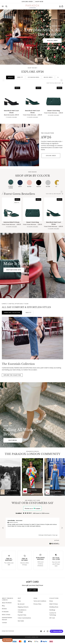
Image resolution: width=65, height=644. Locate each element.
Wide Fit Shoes (53, 604)
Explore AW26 (51, 155)
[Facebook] (41, 631)
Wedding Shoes (53, 607)
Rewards (8, 640)
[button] (3, 528)
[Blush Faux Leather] (5, 118)
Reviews (4, 609)
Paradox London (30, 637)
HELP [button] (19, 598)
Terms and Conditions (40, 601)
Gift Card (52, 618)
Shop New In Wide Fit (51, 47)
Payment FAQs (22, 615)
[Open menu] (3, 6)
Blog (3, 606)
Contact (4, 622)
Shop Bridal (12, 440)
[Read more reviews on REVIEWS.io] (54, 544)
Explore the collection (12, 375)
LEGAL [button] (35, 598)
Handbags (52, 610)
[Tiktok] (44, 631)
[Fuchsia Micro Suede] (46, 115)
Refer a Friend (6, 614)
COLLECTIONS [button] (53, 598)
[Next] (61, 80)
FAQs (19, 601)
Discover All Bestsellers (53, 193)
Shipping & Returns (23, 607)
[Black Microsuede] (17, 118)
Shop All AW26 (52, 40)
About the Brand (6, 603)
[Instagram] (47, 631)
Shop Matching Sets (13, 270)
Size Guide (21, 621)
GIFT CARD (32, 590)
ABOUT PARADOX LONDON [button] (7, 599)
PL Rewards (5, 611)
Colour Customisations (24, 618)
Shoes (51, 601)
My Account (21, 604)
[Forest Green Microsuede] (61, 115)
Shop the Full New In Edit (54, 83)
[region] (32, 528)
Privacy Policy (37, 604)
